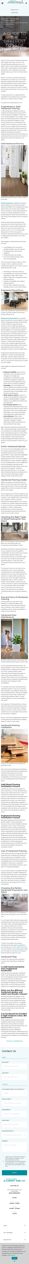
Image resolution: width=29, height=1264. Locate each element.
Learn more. (11, 1255)
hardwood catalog (18, 951)
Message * (5, 1140)
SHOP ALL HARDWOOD (14, 1041)
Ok (14, 1258)
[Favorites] (23, 3)
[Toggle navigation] (2, 3)
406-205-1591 (14, 12)
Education (7, 1239)
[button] (20, 3)
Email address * (6, 1109)
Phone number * (6, 1099)
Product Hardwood (9, 20)
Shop (5, 1225)
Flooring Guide (14, 19)
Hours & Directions (14, 1193)
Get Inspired (8, 1232)
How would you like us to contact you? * (13, 1089)
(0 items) (26, 3)
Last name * (5, 1072)
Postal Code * (5, 1120)
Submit (14, 1172)
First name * (5, 1062)
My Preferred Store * (7, 1131)
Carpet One (4, 19)
